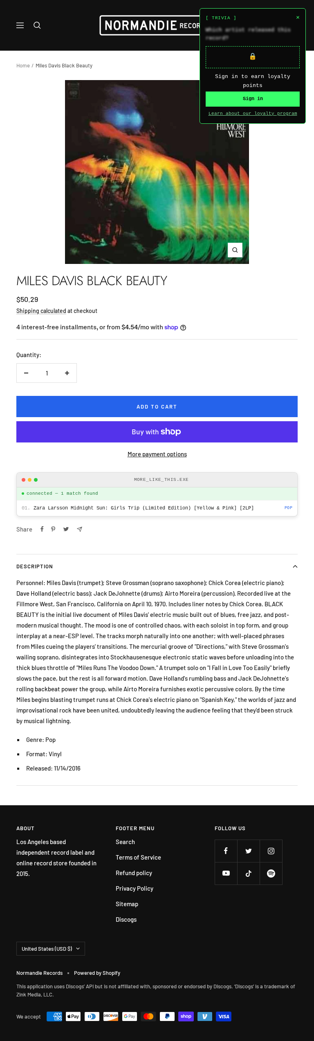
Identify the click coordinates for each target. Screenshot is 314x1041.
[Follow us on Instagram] (271, 851)
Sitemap (127, 903)
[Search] (37, 25)
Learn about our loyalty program (253, 113)
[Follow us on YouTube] (226, 873)
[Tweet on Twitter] (66, 529)
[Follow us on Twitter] (248, 851)
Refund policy (134, 872)
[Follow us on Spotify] (271, 873)
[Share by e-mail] (79, 529)
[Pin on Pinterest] (53, 529)
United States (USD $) (47, 948)
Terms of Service (138, 857)
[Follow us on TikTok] (248, 873)
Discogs (126, 919)
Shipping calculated (41, 310)
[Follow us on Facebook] (226, 851)
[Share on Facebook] (42, 529)
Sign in (253, 99)
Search (125, 841)
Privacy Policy (134, 888)
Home (23, 65)
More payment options (157, 454)
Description (34, 566)
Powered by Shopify (97, 973)
